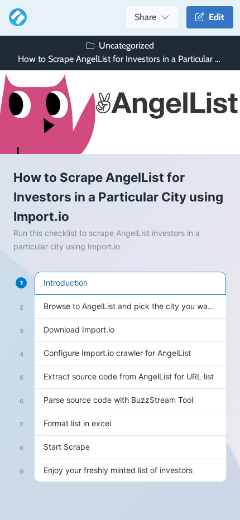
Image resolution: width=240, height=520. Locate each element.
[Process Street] (16, 17)
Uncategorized (126, 45)
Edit (214, 17)
